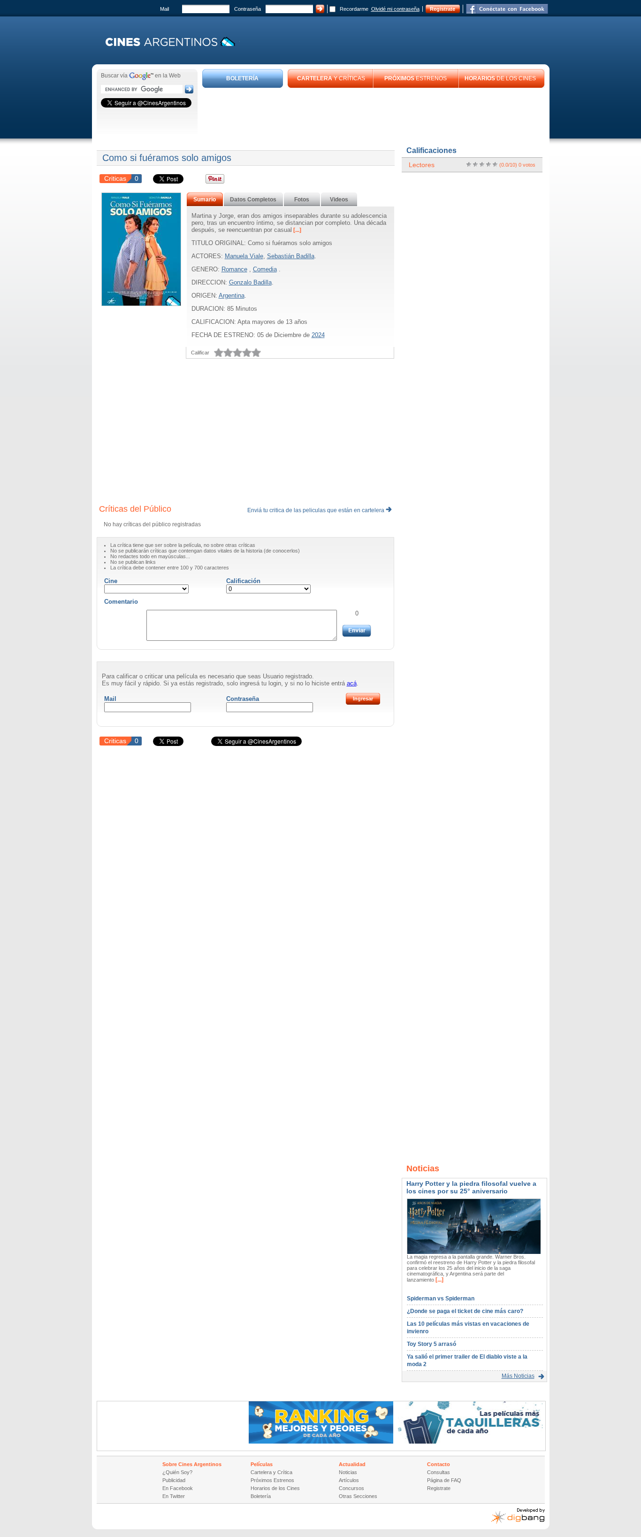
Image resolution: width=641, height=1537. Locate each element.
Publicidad (173, 1480)
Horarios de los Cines (275, 1488)
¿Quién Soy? (177, 1472)
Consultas (438, 1472)
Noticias (348, 1472)
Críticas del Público (135, 509)
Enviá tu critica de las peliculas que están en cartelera (316, 510)
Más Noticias (518, 1376)
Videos (339, 199)
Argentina (231, 295)
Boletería (261, 1496)
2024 (318, 334)
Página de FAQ (444, 1480)
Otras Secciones (358, 1496)
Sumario (204, 199)
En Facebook (177, 1488)
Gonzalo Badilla (250, 282)
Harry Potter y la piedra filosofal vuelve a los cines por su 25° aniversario (471, 1187)
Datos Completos (253, 199)
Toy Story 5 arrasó (431, 1344)
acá (352, 683)
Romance (234, 269)
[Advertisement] (373, 113)
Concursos (351, 1488)
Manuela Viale (244, 256)
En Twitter (173, 1496)
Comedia (265, 269)
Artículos (349, 1480)
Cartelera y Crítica (271, 1472)
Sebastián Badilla (290, 256)
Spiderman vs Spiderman (440, 1298)
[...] (296, 230)
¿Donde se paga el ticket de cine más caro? (465, 1311)
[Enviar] (356, 631)
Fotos (301, 199)
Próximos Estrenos (272, 1480)
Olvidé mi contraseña (395, 9)
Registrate (442, 9)
